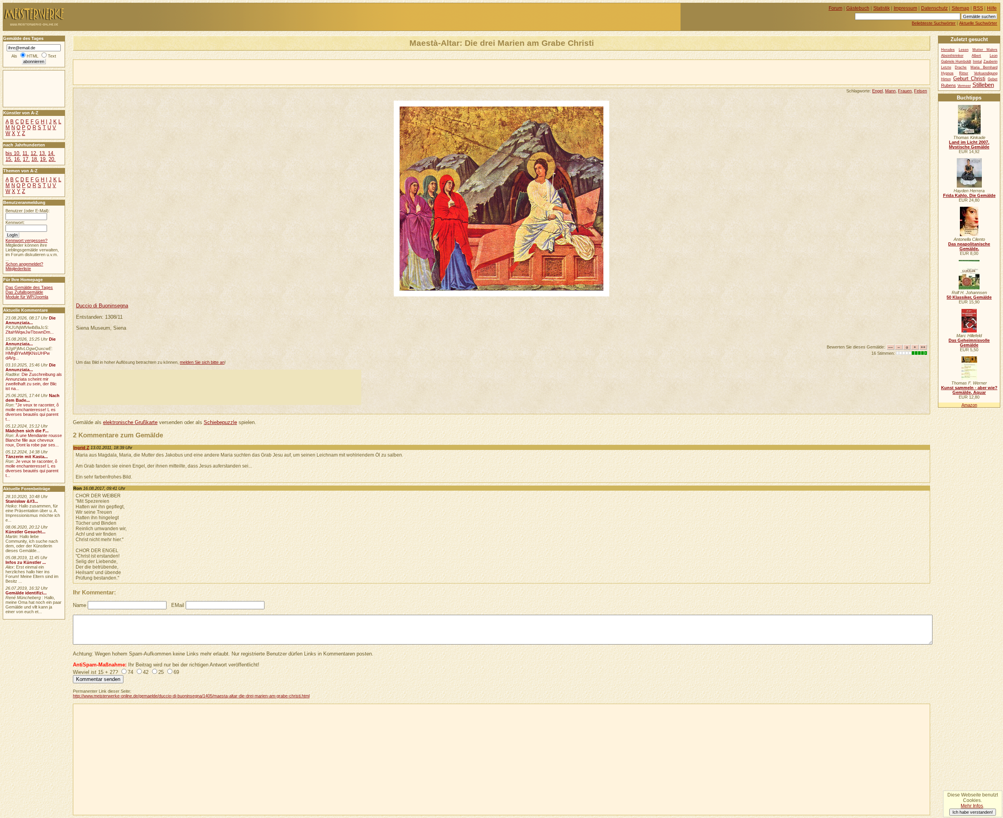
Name (79, 605)
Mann (890, 90)
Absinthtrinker (952, 56)
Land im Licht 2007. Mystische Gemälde (969, 144)
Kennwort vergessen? (26, 240)
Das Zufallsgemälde (24, 292)
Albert (976, 56)
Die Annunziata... (30, 320)
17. (26, 159)
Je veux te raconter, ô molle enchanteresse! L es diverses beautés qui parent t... (31, 468)
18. (34, 159)
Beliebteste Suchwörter (934, 23)
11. (25, 153)
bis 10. (13, 153)
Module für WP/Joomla (26, 296)
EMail (177, 605)
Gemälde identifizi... (26, 592)
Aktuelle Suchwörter (978, 23)
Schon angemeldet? (24, 264)
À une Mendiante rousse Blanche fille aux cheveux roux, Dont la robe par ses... (33, 440)
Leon (994, 56)
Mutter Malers (985, 50)
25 (161, 672)
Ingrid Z (81, 447)
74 (130, 672)
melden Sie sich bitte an (202, 362)
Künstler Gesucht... (25, 531)
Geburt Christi (969, 78)
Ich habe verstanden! (972, 812)
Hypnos (947, 73)
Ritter (963, 73)
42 (145, 672)
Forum (835, 8)
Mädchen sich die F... (27, 430)
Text (52, 56)
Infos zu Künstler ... (25, 562)
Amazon (969, 405)
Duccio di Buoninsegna (102, 306)
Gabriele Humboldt (956, 61)
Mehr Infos (972, 806)
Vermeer (964, 86)
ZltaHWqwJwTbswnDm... (29, 332)
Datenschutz (934, 8)
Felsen (920, 90)
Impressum (905, 8)
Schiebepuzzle (220, 422)
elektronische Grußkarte (130, 422)
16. (17, 159)
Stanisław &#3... (21, 501)
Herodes (948, 50)
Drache (961, 67)
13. (42, 153)
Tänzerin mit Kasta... (26, 456)
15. (9, 159)
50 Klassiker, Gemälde (969, 297)
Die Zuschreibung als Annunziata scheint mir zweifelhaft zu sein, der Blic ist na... (33, 381)
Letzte (946, 67)
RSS (978, 8)
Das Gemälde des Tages (29, 287)
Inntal (977, 61)
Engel (877, 90)
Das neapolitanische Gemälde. (969, 246)
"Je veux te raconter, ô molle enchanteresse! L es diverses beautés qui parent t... (32, 412)
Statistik (881, 8)
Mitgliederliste (18, 268)
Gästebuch (857, 8)
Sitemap (960, 8)
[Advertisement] (165, 71)
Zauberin (990, 61)
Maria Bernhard (984, 67)
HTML (32, 56)
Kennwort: (15, 222)
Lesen (964, 50)
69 (176, 672)
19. (43, 159)
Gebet (993, 79)
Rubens (948, 85)
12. (34, 153)
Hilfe (992, 8)
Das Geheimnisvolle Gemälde (969, 342)
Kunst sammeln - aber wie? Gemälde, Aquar (969, 390)
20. (52, 159)
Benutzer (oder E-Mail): (27, 210)
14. (51, 153)
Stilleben (983, 84)
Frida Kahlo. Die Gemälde (969, 195)
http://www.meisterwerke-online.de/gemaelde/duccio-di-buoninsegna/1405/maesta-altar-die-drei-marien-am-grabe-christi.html (191, 695)
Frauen (905, 90)
